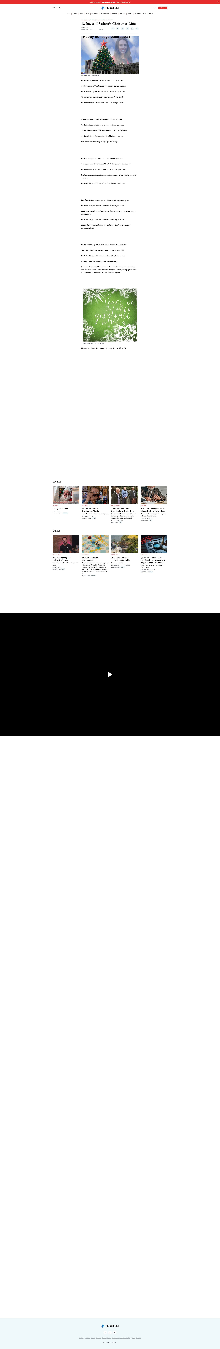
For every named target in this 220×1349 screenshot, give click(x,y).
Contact (138, 13)
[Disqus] (110, 398)
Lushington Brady (88, 516)
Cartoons (95, 13)
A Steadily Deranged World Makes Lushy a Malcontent (153, 509)
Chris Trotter (57, 567)
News (81, 13)
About (151, 13)
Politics (103, 20)
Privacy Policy (106, 1338)
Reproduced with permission (120, 565)
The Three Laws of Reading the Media (90, 509)
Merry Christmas (60, 508)
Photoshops (105, 13)
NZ (89, 20)
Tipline (130, 13)
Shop (144, 13)
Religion (110, 20)
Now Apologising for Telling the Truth (61, 558)
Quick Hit (144, 555)
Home (68, 13)
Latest (75, 13)
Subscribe (163, 8)
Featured (84, 20)
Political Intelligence (148, 569)
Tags (87, 13)
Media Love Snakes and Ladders (90, 558)
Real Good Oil (86, 505)
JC (82, 573)
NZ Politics (95, 20)
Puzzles (114, 13)
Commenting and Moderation (121, 1338)
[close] (218, 2)
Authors (122, 13)
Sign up (81, 1338)
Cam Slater (84, 27)
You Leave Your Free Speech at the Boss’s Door (122, 509)
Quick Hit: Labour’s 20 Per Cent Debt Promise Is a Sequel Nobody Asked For (153, 560)
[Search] (59, 8)
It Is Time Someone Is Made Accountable (120, 558)
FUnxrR (138, 1338)
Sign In (155, 8)
